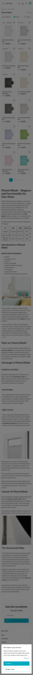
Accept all (8, 663)
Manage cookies (10, 669)
